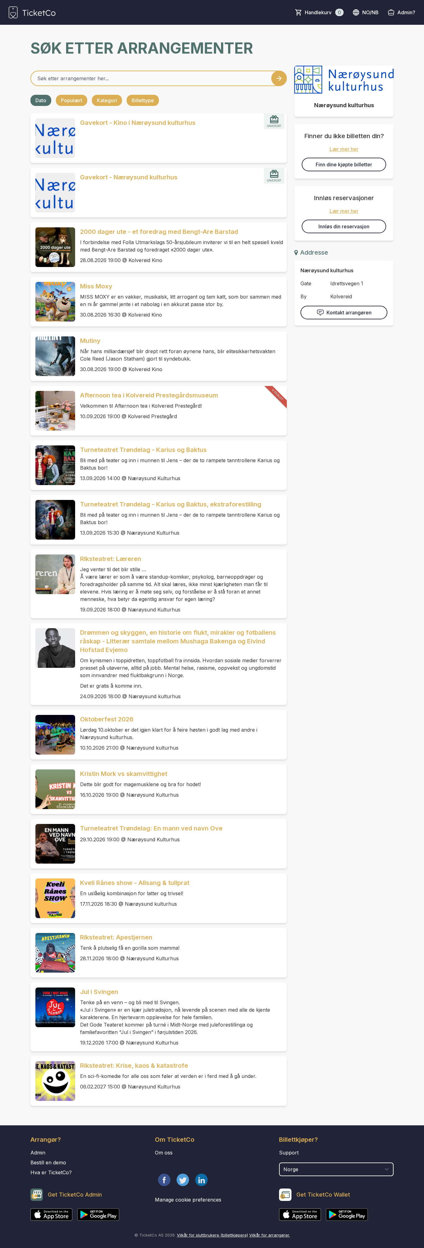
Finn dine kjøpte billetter (344, 164)
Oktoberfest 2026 (106, 719)
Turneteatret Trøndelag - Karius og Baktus (143, 449)
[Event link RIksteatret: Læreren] (52, 574)
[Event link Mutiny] (52, 356)
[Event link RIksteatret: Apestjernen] (52, 953)
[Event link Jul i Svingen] (52, 1007)
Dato (40, 100)
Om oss (164, 1152)
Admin (37, 1152)
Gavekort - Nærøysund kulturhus (129, 177)
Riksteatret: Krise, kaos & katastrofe (134, 1065)
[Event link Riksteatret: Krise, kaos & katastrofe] (52, 1081)
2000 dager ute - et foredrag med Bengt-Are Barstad (159, 231)
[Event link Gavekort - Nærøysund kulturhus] (52, 192)
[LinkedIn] (201, 1180)
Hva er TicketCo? (51, 1172)
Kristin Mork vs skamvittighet (123, 773)
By (303, 296)
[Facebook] (164, 1180)
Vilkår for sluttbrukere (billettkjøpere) (212, 1235)
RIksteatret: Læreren (110, 559)
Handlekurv (323, 12)
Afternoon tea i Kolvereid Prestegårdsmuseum (149, 395)
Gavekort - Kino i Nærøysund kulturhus (138, 122)
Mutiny (90, 340)
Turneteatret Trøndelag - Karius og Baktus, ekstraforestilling (170, 504)
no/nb (370, 12)
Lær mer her (344, 149)
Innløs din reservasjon (343, 226)
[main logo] (32, 12)
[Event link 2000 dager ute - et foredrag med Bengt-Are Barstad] (52, 247)
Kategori (107, 100)
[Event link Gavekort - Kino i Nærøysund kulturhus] (52, 138)
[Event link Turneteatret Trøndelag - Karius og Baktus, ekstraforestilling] (52, 520)
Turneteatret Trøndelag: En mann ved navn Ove (151, 828)
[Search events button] (279, 78)
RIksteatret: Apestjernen (116, 937)
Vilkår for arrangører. (269, 1235)
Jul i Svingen (99, 992)
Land (285, 1159)
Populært (71, 100)
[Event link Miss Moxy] (52, 301)
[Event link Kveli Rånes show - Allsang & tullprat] (52, 898)
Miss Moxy (96, 286)
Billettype (143, 100)
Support (289, 1152)
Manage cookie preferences (188, 1200)
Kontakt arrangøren (349, 312)
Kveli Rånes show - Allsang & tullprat (134, 883)
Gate (305, 283)
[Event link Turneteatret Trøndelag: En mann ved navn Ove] (52, 844)
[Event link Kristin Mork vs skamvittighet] (52, 789)
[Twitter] (183, 1180)
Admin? (406, 12)
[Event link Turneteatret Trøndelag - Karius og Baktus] (52, 465)
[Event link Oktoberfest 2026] (52, 735)
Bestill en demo (48, 1162)
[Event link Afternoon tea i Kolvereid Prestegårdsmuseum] (52, 411)
